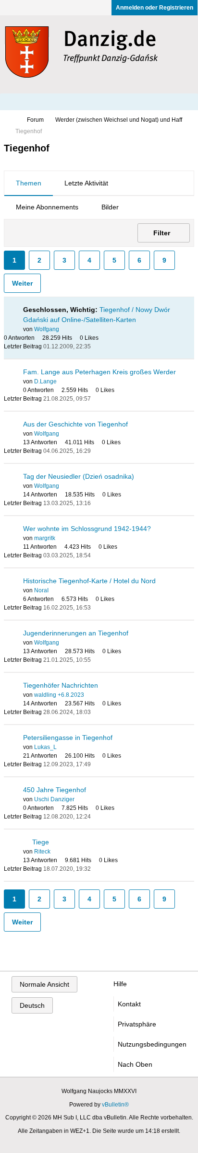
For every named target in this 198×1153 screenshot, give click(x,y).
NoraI (41, 590)
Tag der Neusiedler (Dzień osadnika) (78, 476)
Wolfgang (46, 329)
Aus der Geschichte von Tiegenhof (75, 424)
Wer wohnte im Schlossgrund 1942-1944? (87, 528)
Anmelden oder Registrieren (154, 7)
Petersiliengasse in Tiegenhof (67, 737)
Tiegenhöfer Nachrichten (60, 685)
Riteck (42, 851)
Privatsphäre (137, 1024)
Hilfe (120, 984)
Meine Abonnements (47, 207)
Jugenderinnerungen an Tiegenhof (75, 633)
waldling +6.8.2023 (59, 695)
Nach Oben (135, 1064)
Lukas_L (45, 747)
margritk (44, 538)
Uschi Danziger (54, 799)
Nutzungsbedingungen (152, 1044)
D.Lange (45, 381)
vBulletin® (115, 1104)
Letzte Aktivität (86, 183)
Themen (28, 183)
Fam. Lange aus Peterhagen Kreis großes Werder (99, 372)
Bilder (110, 207)
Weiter (22, 283)
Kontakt (129, 1004)
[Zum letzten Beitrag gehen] (96, 346)
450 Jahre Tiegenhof (54, 790)
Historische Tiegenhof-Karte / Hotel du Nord (89, 581)
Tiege (40, 842)
